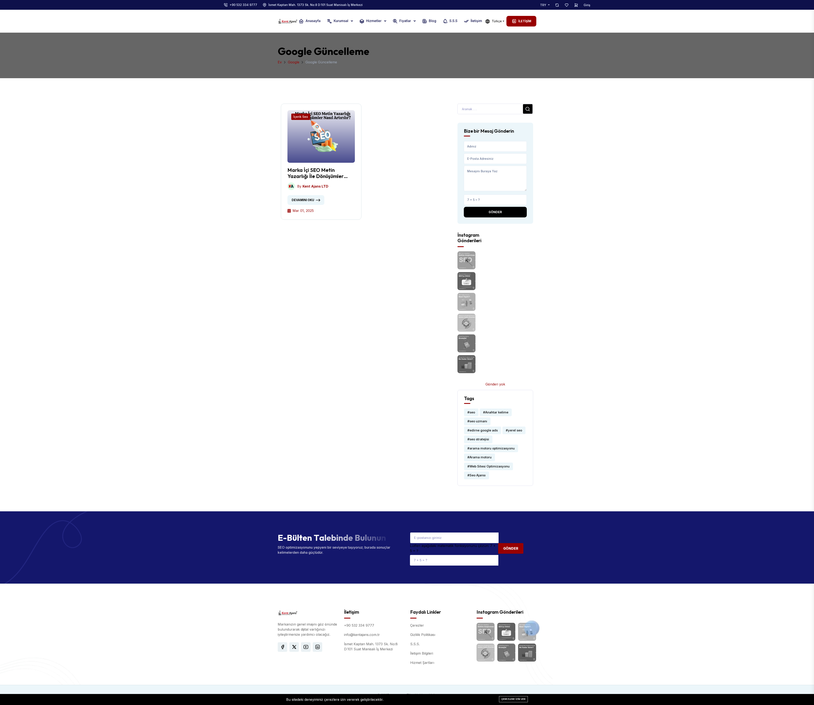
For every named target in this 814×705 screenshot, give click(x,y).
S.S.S (453, 21)
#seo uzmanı (477, 421)
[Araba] (576, 5)
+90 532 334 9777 (243, 5)
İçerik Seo (300, 116)
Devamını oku (303, 200)
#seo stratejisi (478, 439)
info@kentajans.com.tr (362, 635)
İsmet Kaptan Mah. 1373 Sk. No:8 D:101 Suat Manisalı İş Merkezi (315, 5)
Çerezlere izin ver (513, 699)
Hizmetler (373, 21)
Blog (432, 21)
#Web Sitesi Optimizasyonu (488, 466)
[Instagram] (317, 647)
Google (293, 62)
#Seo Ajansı (476, 475)
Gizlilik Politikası (422, 635)
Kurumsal (341, 21)
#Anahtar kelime (495, 412)
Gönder (495, 212)
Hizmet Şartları (422, 663)
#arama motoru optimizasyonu (491, 448)
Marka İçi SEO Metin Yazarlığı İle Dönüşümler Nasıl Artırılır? (315, 173)
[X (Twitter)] (294, 647)
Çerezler (417, 625)
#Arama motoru (479, 457)
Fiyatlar (405, 21)
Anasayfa (313, 21)
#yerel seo (514, 430)
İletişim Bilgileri (421, 653)
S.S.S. (415, 644)
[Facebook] (282, 647)
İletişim (476, 21)
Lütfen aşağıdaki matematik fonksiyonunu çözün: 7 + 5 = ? (453, 548)
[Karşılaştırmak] (557, 5)
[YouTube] (306, 647)
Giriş (587, 5)
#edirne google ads (482, 430)
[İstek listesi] (567, 5)
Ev (280, 62)
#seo (471, 412)
